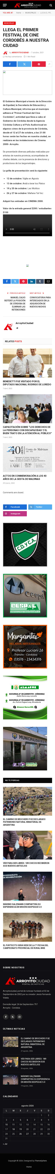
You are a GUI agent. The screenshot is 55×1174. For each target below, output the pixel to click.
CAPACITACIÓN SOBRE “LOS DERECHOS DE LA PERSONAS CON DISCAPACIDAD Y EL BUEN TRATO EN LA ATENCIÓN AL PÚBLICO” (27, 430)
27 (27, 1134)
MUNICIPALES (9, 23)
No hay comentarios (13, 57)
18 (13, 1129)
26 (20, 1134)
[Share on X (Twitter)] (24, 64)
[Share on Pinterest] (39, 64)
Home (29, 1167)
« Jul (5, 1144)
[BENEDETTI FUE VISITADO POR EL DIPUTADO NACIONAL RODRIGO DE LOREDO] (27, 363)
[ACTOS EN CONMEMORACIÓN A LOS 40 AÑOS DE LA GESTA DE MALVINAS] (27, 457)
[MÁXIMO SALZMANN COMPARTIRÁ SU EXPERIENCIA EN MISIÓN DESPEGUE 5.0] (27, 886)
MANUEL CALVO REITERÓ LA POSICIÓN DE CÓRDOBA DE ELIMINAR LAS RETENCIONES (14, 303)
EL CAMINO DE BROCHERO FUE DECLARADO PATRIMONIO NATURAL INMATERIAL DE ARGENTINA (24, 822)
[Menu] (5, 5)
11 (13, 1124)
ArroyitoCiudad (20, 53)
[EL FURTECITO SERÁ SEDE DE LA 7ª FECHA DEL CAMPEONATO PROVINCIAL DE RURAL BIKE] (27, 927)
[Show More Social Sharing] (49, 64)
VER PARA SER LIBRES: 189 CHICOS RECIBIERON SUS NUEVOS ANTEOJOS (33, 1062)
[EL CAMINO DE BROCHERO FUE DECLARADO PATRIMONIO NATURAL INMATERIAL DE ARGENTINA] (27, 801)
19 (20, 1129)
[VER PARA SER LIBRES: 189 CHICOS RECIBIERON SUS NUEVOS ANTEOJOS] (27, 845)
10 (6, 1124)
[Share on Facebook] (10, 64)
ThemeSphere (41, 1161)
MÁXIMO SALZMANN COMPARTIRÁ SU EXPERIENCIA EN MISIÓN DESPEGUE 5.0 (35, 1079)
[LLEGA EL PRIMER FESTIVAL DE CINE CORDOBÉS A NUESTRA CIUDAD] (27, 82)
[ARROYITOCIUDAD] (27, 5)
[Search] (50, 5)
